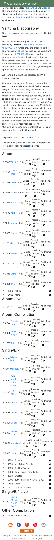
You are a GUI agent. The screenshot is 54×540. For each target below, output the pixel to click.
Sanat (14, 422)
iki (12, 243)
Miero (14, 253)
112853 (20, 54)
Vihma (14, 223)
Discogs (46, 8)
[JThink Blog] (11, 524)
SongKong (20, 17)
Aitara (14, 202)
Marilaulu (14, 369)
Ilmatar (14, 233)
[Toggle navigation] (48, 3)
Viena (13, 273)
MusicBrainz (31, 8)
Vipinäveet (16, 443)
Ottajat (14, 402)
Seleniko (14, 192)
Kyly (13, 284)
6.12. (13, 307)
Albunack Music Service (21, 3)
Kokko (14, 212)
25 (12, 343)
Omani (14, 412)
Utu (12, 263)
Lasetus (14, 453)
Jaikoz (34, 17)
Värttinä (14, 162)
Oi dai (13, 182)
